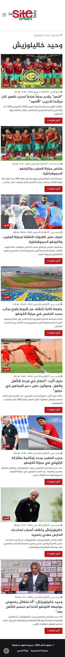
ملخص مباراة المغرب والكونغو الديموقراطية (41, 171)
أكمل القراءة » (53, 120)
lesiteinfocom (54, 164)
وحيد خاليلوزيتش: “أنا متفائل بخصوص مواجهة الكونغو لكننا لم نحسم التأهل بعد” (33, 607)
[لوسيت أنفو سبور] (22, 15)
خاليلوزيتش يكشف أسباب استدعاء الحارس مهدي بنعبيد (36, 532)
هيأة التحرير (22, 651)
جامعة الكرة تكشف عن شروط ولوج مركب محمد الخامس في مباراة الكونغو (32, 311)
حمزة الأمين (55, 92)
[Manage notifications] (6, 651)
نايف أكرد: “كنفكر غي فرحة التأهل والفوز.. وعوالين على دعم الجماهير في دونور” (33, 386)
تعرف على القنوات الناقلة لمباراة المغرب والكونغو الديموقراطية (32, 239)
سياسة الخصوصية (39, 651)
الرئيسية (55, 35)
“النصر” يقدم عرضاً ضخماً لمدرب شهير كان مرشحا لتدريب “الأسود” (32, 99)
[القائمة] (4, 16)
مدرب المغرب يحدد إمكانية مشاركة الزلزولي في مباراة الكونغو (36, 460)
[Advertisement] (49, 12)
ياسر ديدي (55, 232)
